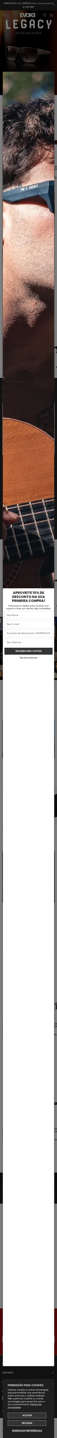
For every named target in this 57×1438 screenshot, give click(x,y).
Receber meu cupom (28, 651)
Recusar (27, 1423)
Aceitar (27, 1415)
